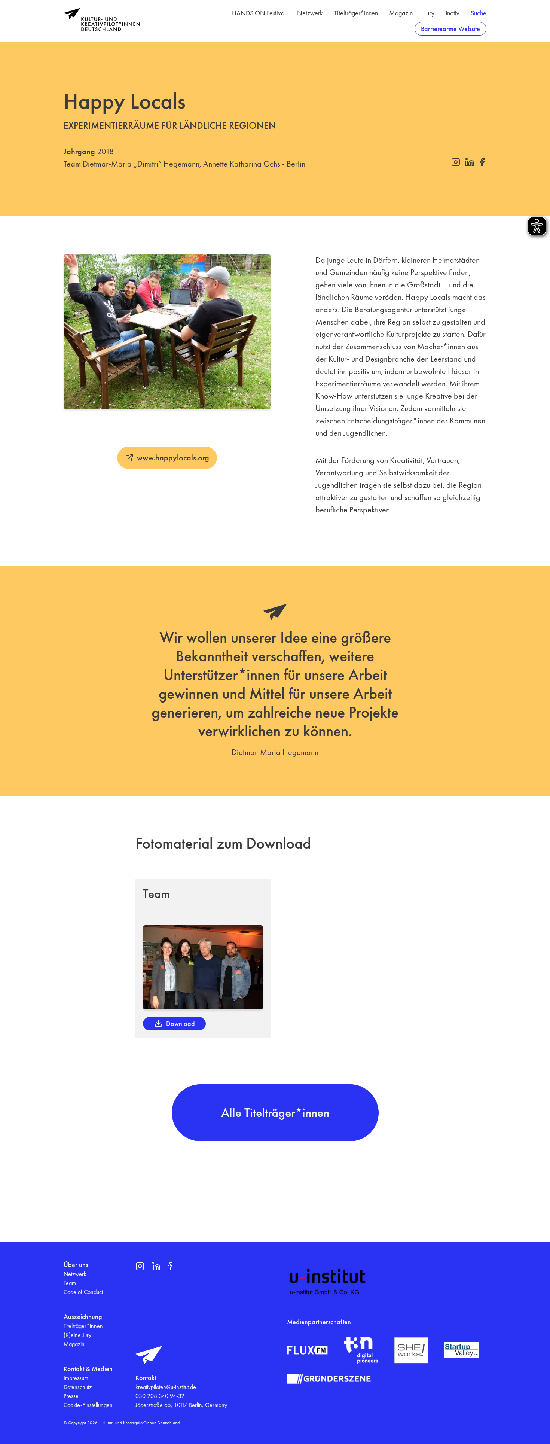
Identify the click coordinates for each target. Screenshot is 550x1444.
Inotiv (452, 13)
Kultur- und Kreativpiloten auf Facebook (481, 162)
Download (180, 1023)
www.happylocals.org (173, 457)
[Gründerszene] (329, 1379)
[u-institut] (328, 1282)
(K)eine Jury (77, 1335)
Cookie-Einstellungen (88, 1405)
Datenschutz (78, 1387)
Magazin (401, 13)
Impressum (76, 1378)
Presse (71, 1396)
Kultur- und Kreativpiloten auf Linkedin (469, 162)
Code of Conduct (83, 1292)
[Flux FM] (307, 1350)
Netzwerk (310, 13)
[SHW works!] (411, 1350)
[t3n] (361, 1350)
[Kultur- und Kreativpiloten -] (102, 19)
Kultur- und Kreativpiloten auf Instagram (455, 162)
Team (70, 1283)
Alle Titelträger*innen (275, 1113)
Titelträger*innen (356, 13)
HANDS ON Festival (259, 13)
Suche (478, 13)
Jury (429, 13)
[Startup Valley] (461, 1350)
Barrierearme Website (450, 28)
